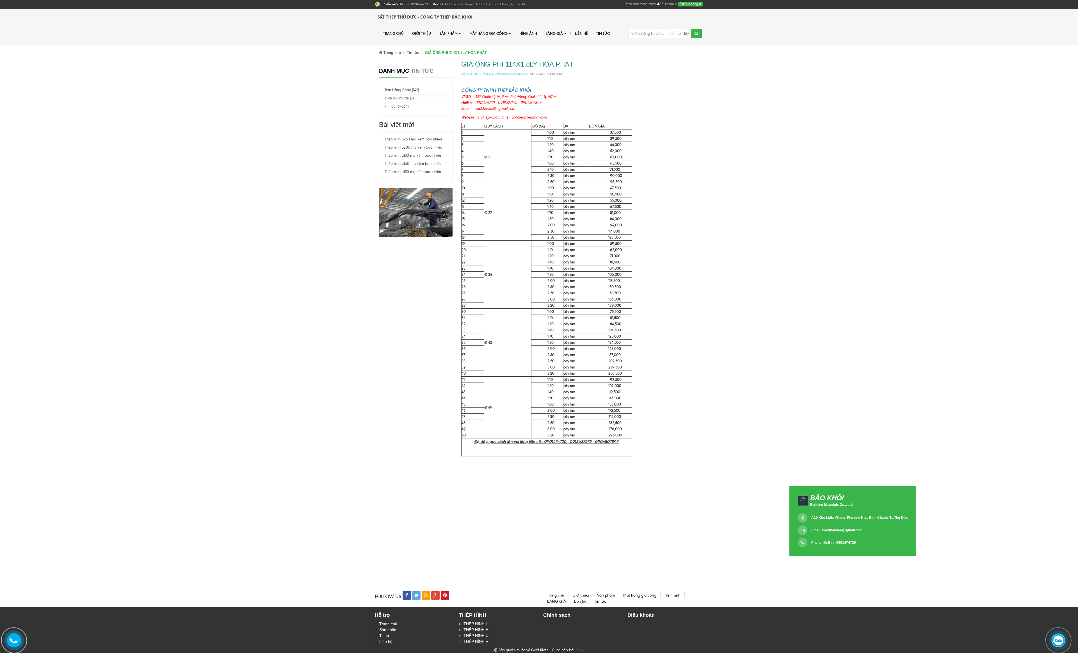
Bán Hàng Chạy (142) (402, 90)
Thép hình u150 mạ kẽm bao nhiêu (413, 172)
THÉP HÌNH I (475, 624)
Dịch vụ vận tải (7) (399, 98)
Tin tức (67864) (397, 106)
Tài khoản (667, 4)
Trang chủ (393, 33)
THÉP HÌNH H (475, 629)
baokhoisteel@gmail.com (842, 530)
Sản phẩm (388, 629)
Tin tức (385, 635)
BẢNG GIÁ (554, 33)
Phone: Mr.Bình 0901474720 (833, 543)
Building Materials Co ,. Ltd (831, 505)
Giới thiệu (421, 33)
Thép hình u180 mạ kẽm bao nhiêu (413, 155)
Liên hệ (581, 33)
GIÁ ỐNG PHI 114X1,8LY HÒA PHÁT (517, 64)
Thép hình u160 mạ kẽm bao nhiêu (413, 163)
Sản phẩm (448, 33)
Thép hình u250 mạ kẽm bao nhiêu (413, 139)
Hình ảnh (528, 33)
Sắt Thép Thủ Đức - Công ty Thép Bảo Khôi (425, 17)
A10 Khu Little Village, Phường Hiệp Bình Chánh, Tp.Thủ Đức (859, 518)
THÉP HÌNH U (475, 635)
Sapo (579, 650)
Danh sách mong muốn (640, 4)
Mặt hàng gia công (488, 33)
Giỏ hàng (692, 4)
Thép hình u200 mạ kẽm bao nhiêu (413, 147)
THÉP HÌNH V (475, 641)
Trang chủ (388, 624)
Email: (837, 530)
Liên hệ (385, 641)
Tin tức (603, 33)
